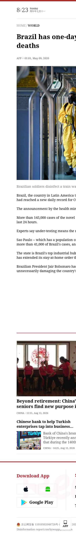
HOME (21, 25)
